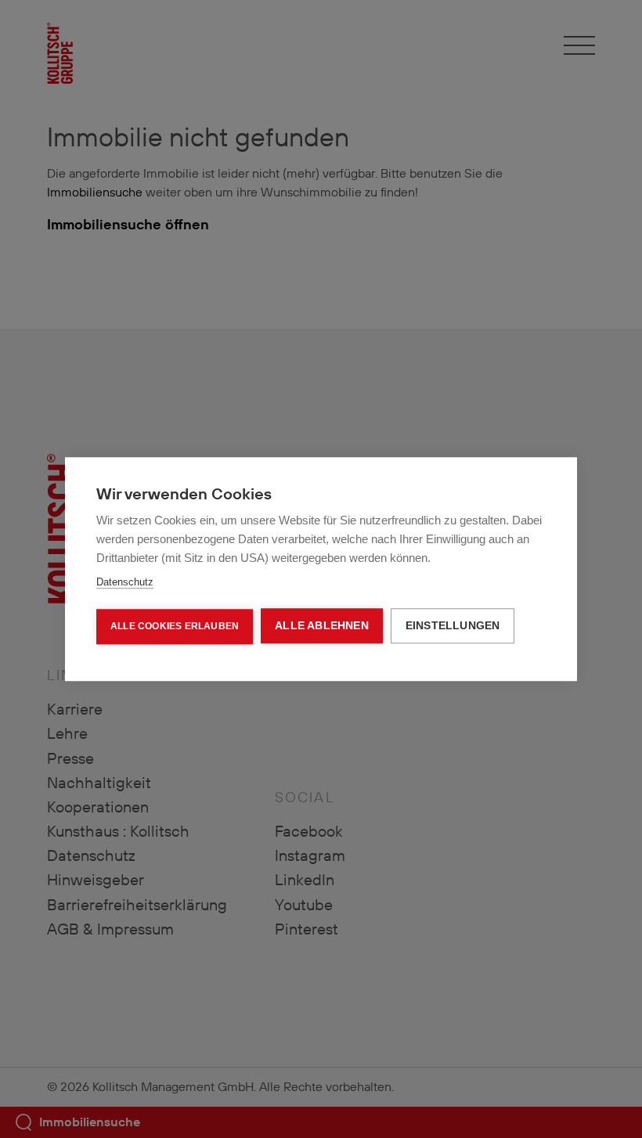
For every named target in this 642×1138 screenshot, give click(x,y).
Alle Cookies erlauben (174, 626)
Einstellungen (453, 626)
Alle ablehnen (322, 626)
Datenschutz (124, 582)
